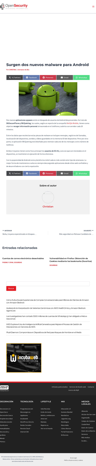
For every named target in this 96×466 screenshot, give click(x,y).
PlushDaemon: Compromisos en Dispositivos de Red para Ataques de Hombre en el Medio (43, 332)
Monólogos (65, 422)
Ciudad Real (85, 424)
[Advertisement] (48, 33)
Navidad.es (65, 415)
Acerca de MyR (73, 390)
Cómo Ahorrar (66, 428)
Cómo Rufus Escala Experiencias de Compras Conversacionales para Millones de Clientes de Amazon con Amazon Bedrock (47, 301)
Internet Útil (24, 432)
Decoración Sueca (6, 415)
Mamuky (43, 422)
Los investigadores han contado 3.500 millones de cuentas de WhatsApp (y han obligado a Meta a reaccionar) (46, 317)
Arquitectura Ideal (6, 419)
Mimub (2, 438)
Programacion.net (26, 409)
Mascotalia (65, 425)
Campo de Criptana (88, 421)
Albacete (84, 411)
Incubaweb (24, 419)
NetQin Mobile (72, 123)
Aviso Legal (73, 458)
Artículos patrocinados (60, 387)
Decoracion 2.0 (5, 409)
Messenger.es (25, 412)
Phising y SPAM (7, 262)
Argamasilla (85, 418)
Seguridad (18, 262)
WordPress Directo (27, 422)
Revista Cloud (25, 428)
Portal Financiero (67, 432)
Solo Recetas (45, 409)
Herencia (84, 434)
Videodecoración (6, 422)
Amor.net (44, 419)
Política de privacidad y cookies (73, 460)
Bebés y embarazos (48, 415)
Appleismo (24, 415)
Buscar (11, 288)
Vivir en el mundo (47, 428)
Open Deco (4, 412)
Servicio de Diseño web (77, 387)
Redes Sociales (25, 425)
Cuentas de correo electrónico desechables (23, 258)
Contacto (91, 387)
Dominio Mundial (66, 412)
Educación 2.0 (66, 409)
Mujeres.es (44, 425)
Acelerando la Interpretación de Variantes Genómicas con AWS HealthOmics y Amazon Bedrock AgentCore (45, 309)
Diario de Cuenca (87, 428)
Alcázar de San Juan (88, 414)
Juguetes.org (66, 419)
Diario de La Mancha (88, 431)
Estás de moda (46, 412)
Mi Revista (64, 435)
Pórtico (2, 442)
